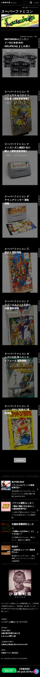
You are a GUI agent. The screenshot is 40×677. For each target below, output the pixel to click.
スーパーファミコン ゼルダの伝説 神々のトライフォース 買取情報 (17, 357)
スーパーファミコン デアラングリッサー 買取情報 (17, 200)
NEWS (8, 50)
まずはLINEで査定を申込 (9, 670)
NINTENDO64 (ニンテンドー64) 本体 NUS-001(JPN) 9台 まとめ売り (17, 43)
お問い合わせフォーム (26, 609)
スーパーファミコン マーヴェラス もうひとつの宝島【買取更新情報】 (17, 95)
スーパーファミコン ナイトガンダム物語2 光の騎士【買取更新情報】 (17, 147)
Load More (20, 460)
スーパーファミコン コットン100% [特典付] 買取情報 (17, 409)
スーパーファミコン (20, 50)
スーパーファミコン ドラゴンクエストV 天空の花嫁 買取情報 (18, 305)
